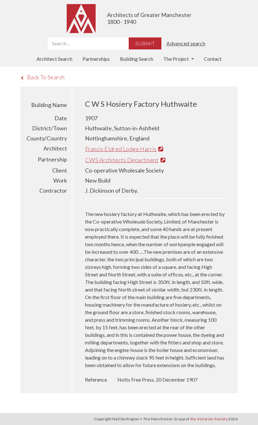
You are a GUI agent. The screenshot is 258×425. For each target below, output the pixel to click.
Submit (145, 43)
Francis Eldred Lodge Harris (121, 148)
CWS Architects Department (122, 159)
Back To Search (46, 77)
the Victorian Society (208, 418)
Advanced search (185, 43)
